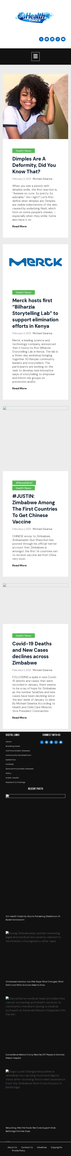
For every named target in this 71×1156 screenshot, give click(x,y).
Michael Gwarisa (42, 178)
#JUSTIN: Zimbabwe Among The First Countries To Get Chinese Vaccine (34, 509)
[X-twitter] (42, 742)
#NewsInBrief (24, 482)
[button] (35, 56)
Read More (19, 226)
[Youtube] (61, 742)
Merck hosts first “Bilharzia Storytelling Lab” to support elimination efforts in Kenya (35, 313)
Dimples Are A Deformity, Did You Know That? (34, 165)
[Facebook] (46, 742)
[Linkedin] (52, 39)
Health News (23, 150)
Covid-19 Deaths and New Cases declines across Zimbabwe (32, 653)
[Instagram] (57, 39)
